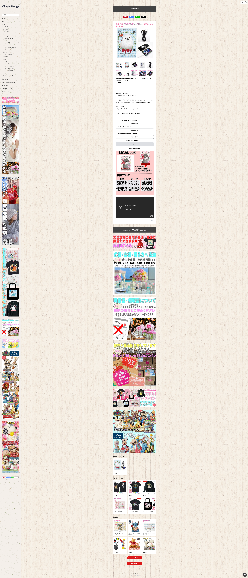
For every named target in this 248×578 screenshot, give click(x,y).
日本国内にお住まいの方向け (134, 148)
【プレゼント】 (5, 61)
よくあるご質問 (5, 85)
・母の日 (5, 72)
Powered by (133, 575)
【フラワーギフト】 (6, 31)
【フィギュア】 (5, 26)
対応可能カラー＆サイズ (7, 88)
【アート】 (5, 49)
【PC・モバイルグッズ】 (7, 52)
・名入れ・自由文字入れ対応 (10, 47)
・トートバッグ (7, 45)
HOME (4, 18)
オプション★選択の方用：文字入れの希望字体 (126, 120)
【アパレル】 (5, 34)
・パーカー (6, 40)
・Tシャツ (6, 36)
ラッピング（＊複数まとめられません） (124, 127)
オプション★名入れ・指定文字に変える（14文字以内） (128, 113)
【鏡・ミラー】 (5, 59)
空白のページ (5, 94)
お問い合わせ (5, 79)
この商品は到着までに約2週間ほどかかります (126, 133)
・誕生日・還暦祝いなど (9, 68)
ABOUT (4, 21)
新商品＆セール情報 (6, 91)
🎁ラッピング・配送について (134, 558)
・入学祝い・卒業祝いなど (9, 70)
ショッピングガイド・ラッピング (8, 82)
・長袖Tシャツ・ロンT (8, 38)
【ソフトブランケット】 (7, 56)
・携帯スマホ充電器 (8, 54)
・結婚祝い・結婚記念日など (10, 66)
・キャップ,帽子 (7, 42)
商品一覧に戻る (134, 563)
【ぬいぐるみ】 (6, 29)
